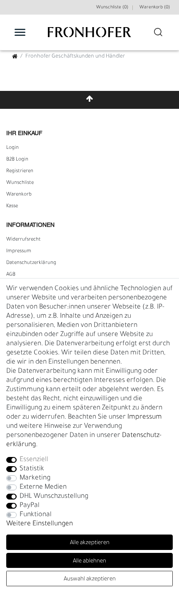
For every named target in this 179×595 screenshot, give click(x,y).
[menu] (20, 32)
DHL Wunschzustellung (54, 496)
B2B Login (17, 160)
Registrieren (19, 171)
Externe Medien (43, 487)
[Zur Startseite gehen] (14, 57)
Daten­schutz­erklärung (31, 263)
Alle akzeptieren (89, 543)
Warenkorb (19, 195)
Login (12, 148)
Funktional (36, 515)
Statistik (32, 469)
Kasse (12, 206)
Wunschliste (20, 183)
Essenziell (34, 460)
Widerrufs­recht (23, 240)
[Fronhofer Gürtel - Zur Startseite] (89, 36)
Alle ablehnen (89, 561)
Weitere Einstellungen (39, 524)
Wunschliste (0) (112, 7)
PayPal (30, 506)
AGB (10, 275)
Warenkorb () (154, 7)
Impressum (18, 251)
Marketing (35, 478)
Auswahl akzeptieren (90, 579)
